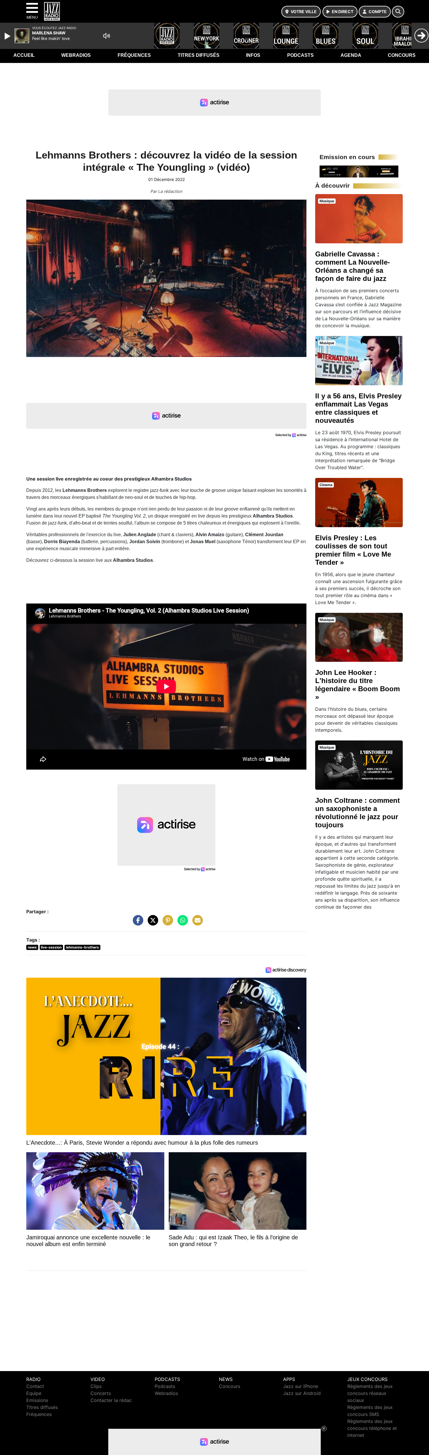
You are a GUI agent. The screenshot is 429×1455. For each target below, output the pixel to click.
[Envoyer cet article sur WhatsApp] (181, 923)
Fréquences (134, 55)
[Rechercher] (398, 11)
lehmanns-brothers (82, 947)
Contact (35, 1386)
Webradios (76, 55)
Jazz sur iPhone (300, 1386)
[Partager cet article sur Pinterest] (166, 923)
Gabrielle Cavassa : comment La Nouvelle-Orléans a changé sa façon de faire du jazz (352, 266)
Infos (253, 55)
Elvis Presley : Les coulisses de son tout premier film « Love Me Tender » (353, 550)
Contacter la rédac (111, 1400)
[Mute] (106, 35)
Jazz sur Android (302, 1393)
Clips (96, 1386)
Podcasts (300, 55)
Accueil (24, 55)
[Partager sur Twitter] (151, 923)
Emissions (37, 1400)
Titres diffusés (198, 55)
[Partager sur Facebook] (136, 923)
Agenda (351, 55)
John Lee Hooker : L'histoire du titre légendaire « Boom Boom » (357, 684)
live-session (51, 947)
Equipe (33, 1393)
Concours (402, 55)
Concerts (100, 1393)
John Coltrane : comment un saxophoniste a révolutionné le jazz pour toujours (357, 812)
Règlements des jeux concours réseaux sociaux (370, 1393)
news (32, 947)
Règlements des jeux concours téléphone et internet (372, 1428)
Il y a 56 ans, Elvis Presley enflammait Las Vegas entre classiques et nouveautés (358, 408)
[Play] (8, 36)
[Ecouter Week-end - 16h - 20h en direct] (359, 171)
